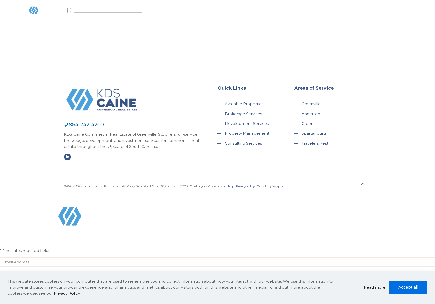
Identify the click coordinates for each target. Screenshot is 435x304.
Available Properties (244, 103)
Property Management (247, 133)
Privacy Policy (245, 186)
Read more (374, 287)
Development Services (247, 123)
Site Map (228, 186)
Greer (307, 123)
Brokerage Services (243, 113)
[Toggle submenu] (243, 25)
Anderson (311, 113)
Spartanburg (314, 133)
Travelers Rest (315, 143)
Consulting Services (243, 143)
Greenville (311, 103)
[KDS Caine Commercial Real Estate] (41, 21)
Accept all (408, 287)
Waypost (278, 186)
